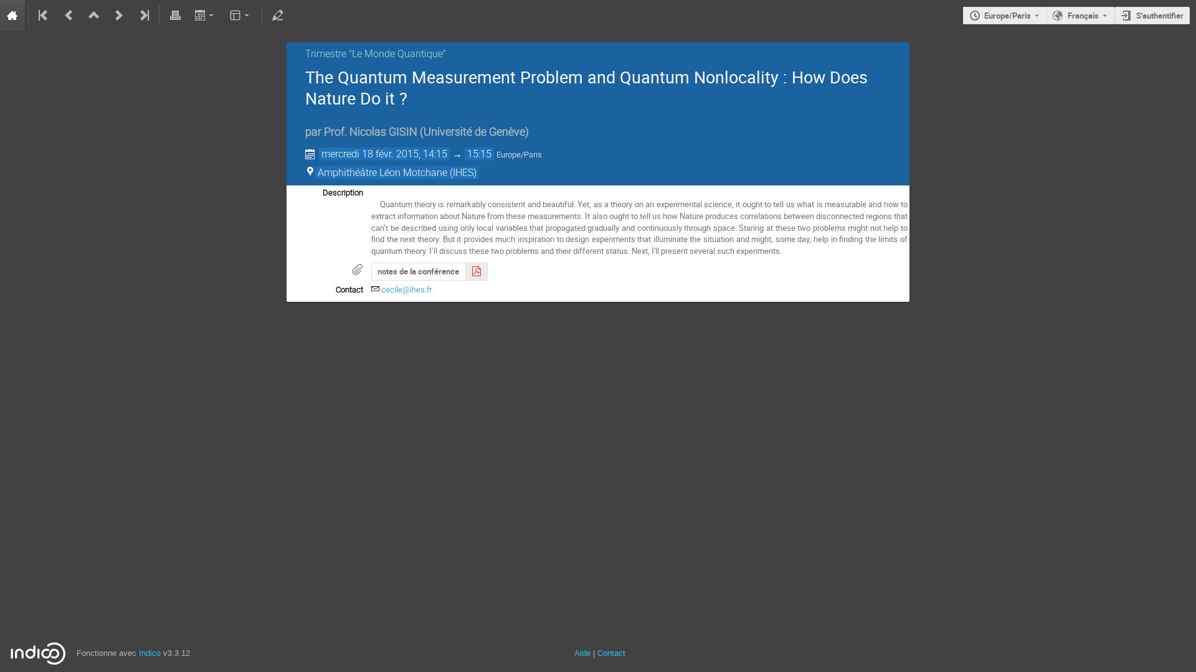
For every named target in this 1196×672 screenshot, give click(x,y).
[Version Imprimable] (175, 15)
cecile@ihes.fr (406, 289)
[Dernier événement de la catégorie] (143, 15)
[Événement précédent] (69, 15)
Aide (582, 653)
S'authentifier (1160, 15)
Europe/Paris (1007, 15)
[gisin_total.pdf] (476, 272)
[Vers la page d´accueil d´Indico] (12, 15)
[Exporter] (205, 15)
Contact (611, 653)
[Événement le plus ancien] (44, 15)
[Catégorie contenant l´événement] (94, 15)
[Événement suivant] (119, 15)
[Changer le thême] (241, 15)
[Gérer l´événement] (277, 15)
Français (1083, 15)
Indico (150, 653)
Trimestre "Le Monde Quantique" (375, 54)
